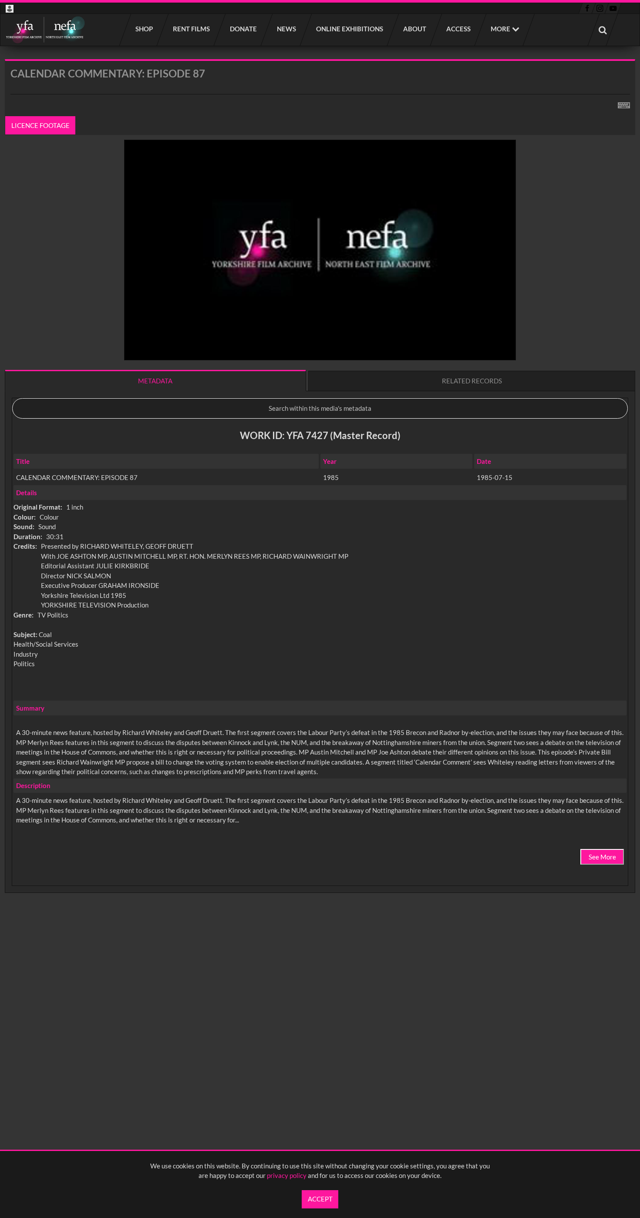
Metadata (155, 381)
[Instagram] (600, 8)
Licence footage (40, 125)
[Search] (603, 30)
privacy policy (287, 1175)
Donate (243, 29)
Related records (472, 381)
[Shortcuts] (624, 103)
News (286, 29)
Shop (144, 29)
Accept (320, 1199)
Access (459, 29)
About (415, 29)
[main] (320, 499)
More (500, 29)
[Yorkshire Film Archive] (45, 30)
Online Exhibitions (350, 29)
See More (602, 857)
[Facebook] (587, 8)
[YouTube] (613, 8)
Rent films (191, 29)
